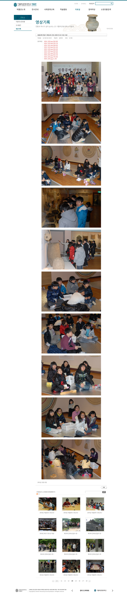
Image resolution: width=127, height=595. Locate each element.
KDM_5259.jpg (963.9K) (51, 41)
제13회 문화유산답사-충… (71, 533)
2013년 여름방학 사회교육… (47, 575)
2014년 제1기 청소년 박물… (47, 533)
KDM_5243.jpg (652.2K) (51, 47)
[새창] (38, 494)
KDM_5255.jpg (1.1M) (50, 59)
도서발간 (18, 25)
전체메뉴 (83, 4)
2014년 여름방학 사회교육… (47, 513)
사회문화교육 (49, 9)
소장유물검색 (106, 9)
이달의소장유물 (20, 22)
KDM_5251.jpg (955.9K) (51, 53)
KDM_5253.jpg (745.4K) (51, 57)
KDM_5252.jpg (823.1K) (51, 55)
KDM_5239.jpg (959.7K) (51, 43)
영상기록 (18, 29)
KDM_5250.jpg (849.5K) (51, 51)
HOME (76, 4)
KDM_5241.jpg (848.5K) (51, 45)
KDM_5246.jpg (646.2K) (51, 49)
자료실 (77, 9)
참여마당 (92, 9)
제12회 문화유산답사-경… (71, 554)
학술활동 (63, 9)
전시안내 (35, 9)
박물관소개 (21, 9)
